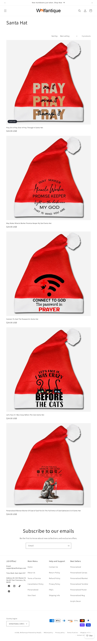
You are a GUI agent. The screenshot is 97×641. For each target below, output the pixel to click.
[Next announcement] (92, 3)
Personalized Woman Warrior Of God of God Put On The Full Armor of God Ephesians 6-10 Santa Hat (43, 511)
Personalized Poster (78, 590)
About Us (31, 572)
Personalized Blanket (79, 578)
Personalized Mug (77, 595)
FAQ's (51, 590)
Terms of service (72, 632)
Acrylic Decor (75, 601)
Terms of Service (34, 578)
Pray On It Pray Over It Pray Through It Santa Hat (24, 128)
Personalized (33, 590)
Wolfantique (24, 632)
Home (30, 567)
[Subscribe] (68, 546)
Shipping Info (54, 595)
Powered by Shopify (34, 632)
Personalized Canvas (78, 572)
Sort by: (55, 36)
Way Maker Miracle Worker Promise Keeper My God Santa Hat (29, 223)
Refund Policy (54, 578)
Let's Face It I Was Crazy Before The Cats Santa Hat (25, 415)
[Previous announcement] (5, 3)
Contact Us (53, 567)
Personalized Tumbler (79, 584)
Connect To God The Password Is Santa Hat (22, 319)
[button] (5, 11)
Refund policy (48, 632)
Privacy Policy (54, 584)
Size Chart (32, 595)
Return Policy (54, 572)
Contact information (84, 635)
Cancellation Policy (35, 584)
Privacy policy (60, 632)
